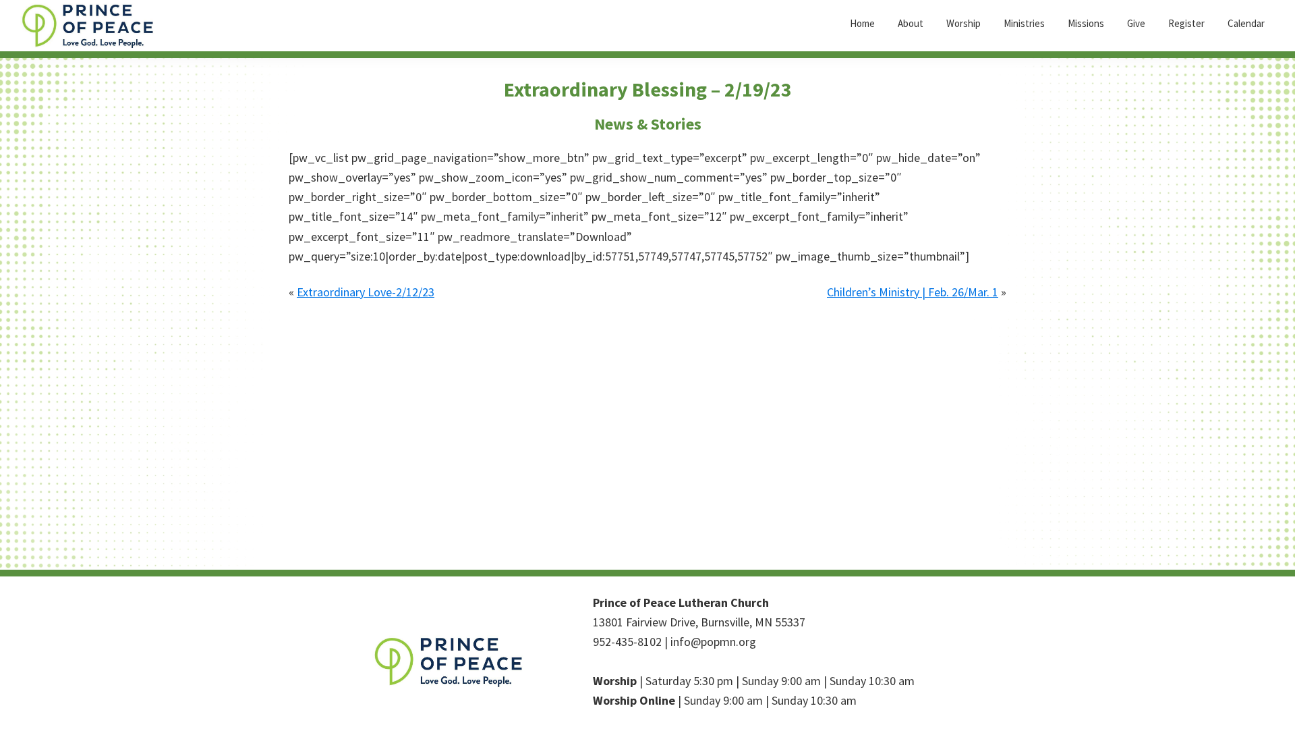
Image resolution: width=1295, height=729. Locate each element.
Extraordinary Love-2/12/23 (365, 292)
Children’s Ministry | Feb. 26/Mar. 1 (912, 292)
